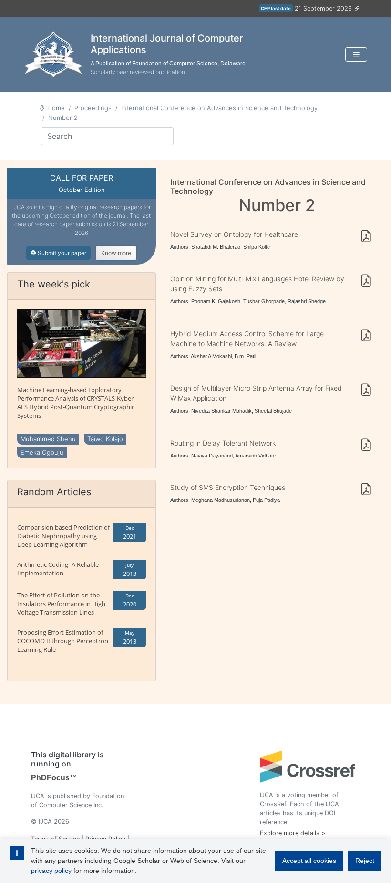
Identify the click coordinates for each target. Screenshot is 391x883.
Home (56, 108)
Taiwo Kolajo (105, 439)
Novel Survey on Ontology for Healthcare (234, 234)
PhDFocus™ (54, 778)
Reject (364, 860)
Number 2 (63, 117)
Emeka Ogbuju (42, 452)
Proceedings (93, 108)
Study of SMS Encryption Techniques (227, 487)
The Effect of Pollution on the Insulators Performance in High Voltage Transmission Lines (61, 604)
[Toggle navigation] (356, 54)
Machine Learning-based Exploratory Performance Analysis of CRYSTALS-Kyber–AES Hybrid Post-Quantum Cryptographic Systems (77, 402)
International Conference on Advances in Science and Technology (219, 108)
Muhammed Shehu (48, 439)
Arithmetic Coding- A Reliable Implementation (58, 568)
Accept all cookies (309, 860)
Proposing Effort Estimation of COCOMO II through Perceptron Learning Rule (62, 641)
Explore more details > (292, 833)
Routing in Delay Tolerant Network (223, 443)
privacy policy (51, 870)
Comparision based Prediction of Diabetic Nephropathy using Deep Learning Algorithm (63, 536)
